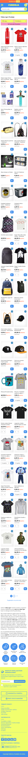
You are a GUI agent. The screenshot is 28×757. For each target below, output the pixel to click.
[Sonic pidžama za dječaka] (20, 475)
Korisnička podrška (15, 693)
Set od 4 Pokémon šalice (19, 172)
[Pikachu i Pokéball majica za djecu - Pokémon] (20, 381)
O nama (3, 730)
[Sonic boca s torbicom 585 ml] (20, 67)
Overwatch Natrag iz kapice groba (6, 361)
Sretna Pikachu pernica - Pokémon (7, 141)
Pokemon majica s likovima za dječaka (19, 455)
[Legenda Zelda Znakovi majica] (7, 538)
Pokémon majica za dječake (6, 518)
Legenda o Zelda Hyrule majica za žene (20, 424)
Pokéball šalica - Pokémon (18, 204)
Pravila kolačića (5, 726)
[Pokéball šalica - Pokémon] (20, 192)
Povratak (3, 712)
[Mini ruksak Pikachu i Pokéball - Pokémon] (20, 130)
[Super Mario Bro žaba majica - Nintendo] (20, 224)
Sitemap (3, 729)
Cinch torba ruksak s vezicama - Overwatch (7, 329)
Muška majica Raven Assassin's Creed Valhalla (6, 424)
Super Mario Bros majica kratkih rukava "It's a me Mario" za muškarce (7, 486)
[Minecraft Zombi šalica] (7, 381)
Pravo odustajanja (6, 727)
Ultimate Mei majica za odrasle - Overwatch (20, 580)
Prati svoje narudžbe (15, 698)
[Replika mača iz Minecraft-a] (20, 98)
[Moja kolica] (25, 5)
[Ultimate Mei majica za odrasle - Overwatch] (20, 569)
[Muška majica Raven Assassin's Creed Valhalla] (7, 412)
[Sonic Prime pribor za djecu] (7, 98)
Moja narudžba (5, 708)
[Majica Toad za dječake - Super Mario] (20, 35)
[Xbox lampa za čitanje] (7, 161)
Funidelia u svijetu (6, 721)
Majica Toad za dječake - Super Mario (20, 47)
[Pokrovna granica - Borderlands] (20, 318)
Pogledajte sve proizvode (14, 600)
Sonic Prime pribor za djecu (6, 110)
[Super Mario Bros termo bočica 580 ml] (7, 35)
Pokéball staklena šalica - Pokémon (5, 204)
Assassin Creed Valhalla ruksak (7, 267)
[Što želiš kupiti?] (2, 5)
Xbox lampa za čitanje (7, 172)
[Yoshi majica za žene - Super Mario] (7, 569)
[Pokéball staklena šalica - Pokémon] (7, 192)
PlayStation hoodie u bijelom (19, 518)
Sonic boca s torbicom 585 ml (20, 78)
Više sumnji (4, 714)
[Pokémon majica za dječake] (7, 506)
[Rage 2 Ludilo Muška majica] (20, 255)
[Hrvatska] (2, 739)
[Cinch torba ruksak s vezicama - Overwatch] (7, 318)
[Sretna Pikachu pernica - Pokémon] (7, 130)
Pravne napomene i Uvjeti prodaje (10, 722)
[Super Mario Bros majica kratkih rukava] (7, 475)
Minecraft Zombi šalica (7, 391)
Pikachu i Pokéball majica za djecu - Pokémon (19, 392)
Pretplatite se (20, 681)
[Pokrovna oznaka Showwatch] (20, 349)
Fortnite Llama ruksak (7, 235)
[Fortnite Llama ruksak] (7, 224)
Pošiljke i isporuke (6, 711)
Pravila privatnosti (6, 724)
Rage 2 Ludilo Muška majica (19, 267)
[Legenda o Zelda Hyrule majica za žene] (20, 412)
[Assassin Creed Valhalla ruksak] (7, 255)
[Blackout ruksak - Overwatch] (20, 287)
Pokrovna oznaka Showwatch (19, 361)
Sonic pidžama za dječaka (19, 486)
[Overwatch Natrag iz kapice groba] (7, 349)
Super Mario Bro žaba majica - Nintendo (20, 235)
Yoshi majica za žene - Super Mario (7, 580)
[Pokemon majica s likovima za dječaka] (20, 443)
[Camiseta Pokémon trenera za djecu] (7, 443)
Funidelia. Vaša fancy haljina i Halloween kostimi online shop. (13, 5)
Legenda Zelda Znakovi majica (5, 549)
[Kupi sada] (12, 55)
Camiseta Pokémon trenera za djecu (6, 455)
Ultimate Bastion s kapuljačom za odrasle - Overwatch (20, 549)
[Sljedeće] (17, 596)
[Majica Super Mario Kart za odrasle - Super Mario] (7, 67)
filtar (5, 21)
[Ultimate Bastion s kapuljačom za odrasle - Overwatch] (20, 538)
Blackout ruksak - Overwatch (19, 298)
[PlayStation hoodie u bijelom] (20, 506)
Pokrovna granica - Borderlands (19, 329)
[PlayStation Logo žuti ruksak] (7, 287)
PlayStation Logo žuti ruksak (6, 298)
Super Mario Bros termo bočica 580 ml (7, 47)
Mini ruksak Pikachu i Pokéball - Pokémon (20, 141)
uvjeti (10, 686)
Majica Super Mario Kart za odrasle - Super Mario (7, 78)
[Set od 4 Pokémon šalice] (20, 161)
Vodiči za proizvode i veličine (9, 709)
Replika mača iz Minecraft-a (18, 110)
